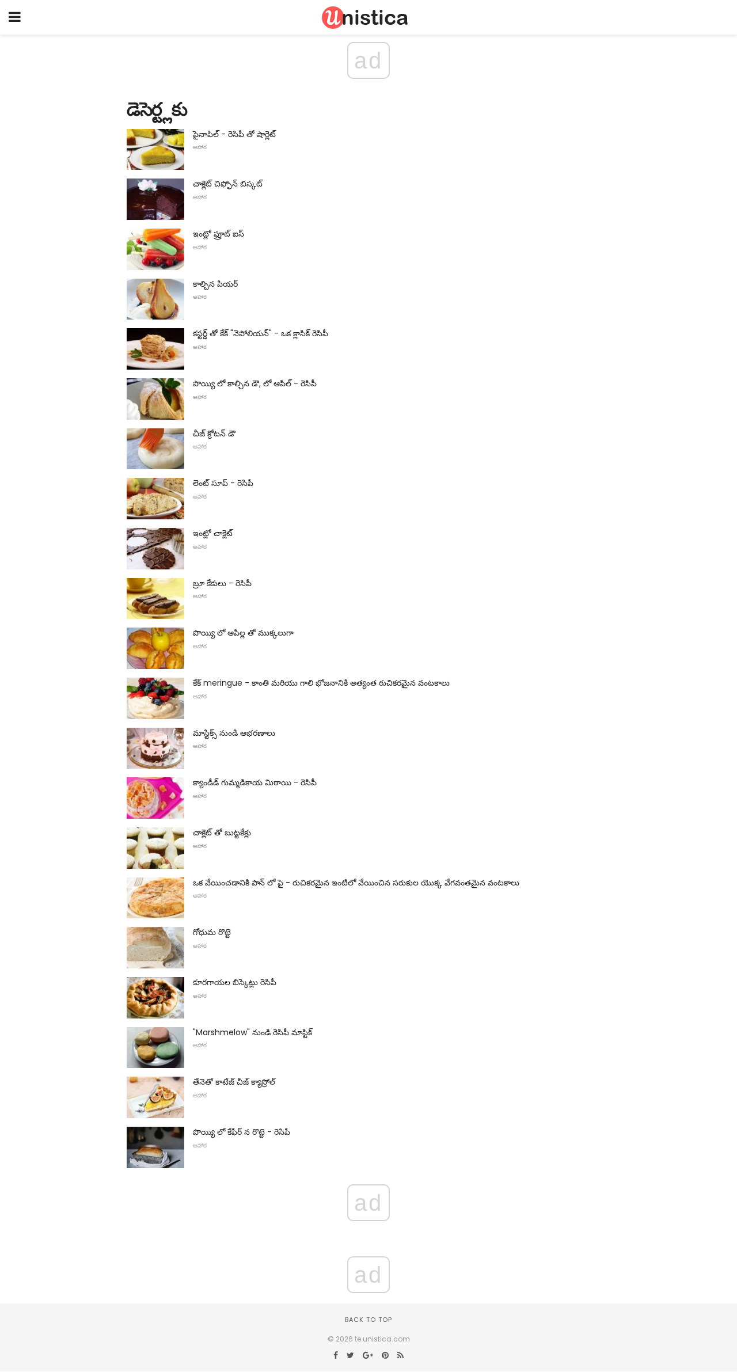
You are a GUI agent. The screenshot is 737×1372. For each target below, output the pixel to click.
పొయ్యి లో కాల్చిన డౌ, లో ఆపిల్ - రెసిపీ (255, 383)
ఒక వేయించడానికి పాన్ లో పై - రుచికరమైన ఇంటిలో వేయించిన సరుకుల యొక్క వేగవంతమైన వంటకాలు (356, 882)
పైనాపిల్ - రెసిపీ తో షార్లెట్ (234, 134)
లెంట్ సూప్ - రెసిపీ (223, 483)
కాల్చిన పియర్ (215, 284)
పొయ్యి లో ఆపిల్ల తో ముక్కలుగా (243, 633)
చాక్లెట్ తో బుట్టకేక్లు (222, 832)
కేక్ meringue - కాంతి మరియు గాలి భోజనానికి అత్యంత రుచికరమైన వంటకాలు (321, 683)
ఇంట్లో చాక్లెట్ (213, 533)
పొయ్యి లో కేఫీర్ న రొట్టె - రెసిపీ (241, 1132)
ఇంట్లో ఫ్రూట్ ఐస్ (218, 234)
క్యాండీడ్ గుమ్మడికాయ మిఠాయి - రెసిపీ (255, 782)
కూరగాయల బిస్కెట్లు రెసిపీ (234, 982)
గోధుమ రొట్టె (212, 932)
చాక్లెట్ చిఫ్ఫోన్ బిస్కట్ (228, 183)
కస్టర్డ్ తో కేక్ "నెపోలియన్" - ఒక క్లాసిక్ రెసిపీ (260, 333)
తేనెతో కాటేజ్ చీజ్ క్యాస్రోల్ (234, 1082)
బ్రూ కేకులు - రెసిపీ (222, 583)
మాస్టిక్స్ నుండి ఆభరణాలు (234, 733)
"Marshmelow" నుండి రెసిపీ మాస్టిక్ (252, 1032)
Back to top (368, 1319)
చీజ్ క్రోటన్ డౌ (214, 433)
